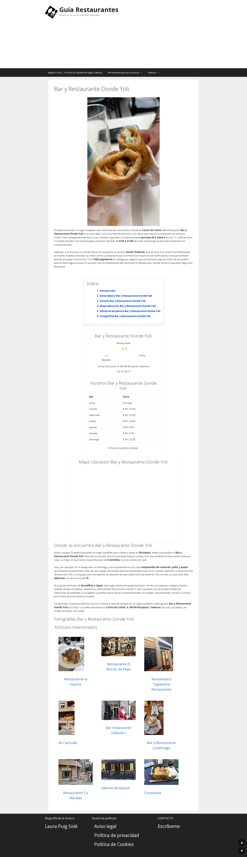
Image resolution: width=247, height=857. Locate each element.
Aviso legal (105, 826)
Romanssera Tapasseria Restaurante (161, 684)
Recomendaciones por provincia (123, 72)
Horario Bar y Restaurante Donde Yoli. (123, 301)
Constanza (152, 792)
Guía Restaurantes (88, 9)
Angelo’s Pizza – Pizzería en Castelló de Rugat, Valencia (75, 72)
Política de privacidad (116, 835)
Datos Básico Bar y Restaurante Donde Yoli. (126, 295)
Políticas (152, 72)
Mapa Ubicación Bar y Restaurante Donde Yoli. (128, 306)
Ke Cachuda (67, 742)
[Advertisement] (123, 47)
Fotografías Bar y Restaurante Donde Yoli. (125, 316)
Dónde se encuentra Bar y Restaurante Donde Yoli (130, 311)
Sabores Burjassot (115, 787)
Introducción (107, 290)
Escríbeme (169, 826)
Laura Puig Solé (61, 826)
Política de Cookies (114, 844)
